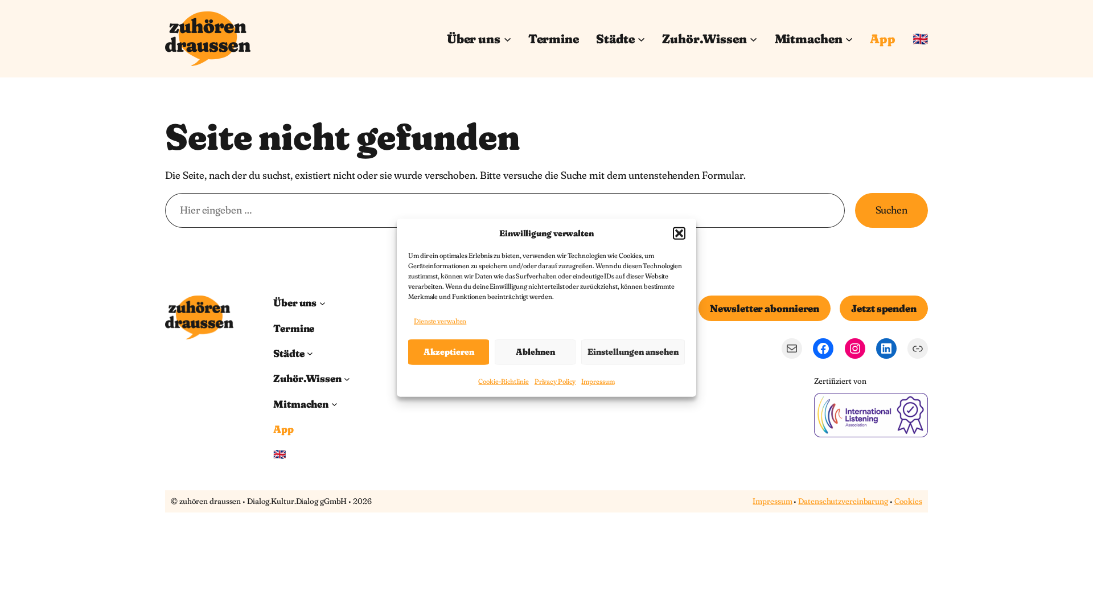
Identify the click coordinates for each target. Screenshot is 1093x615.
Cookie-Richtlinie (503, 381)
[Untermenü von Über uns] (507, 38)
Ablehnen (535, 351)
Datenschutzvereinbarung (843, 501)
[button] (679, 233)
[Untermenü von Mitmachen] (849, 38)
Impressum (597, 381)
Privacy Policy (555, 381)
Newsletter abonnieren (764, 308)
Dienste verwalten (440, 321)
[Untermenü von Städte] (641, 38)
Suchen (891, 209)
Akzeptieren (449, 351)
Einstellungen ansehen (633, 351)
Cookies (908, 501)
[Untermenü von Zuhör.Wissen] (753, 38)
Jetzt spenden (884, 308)
